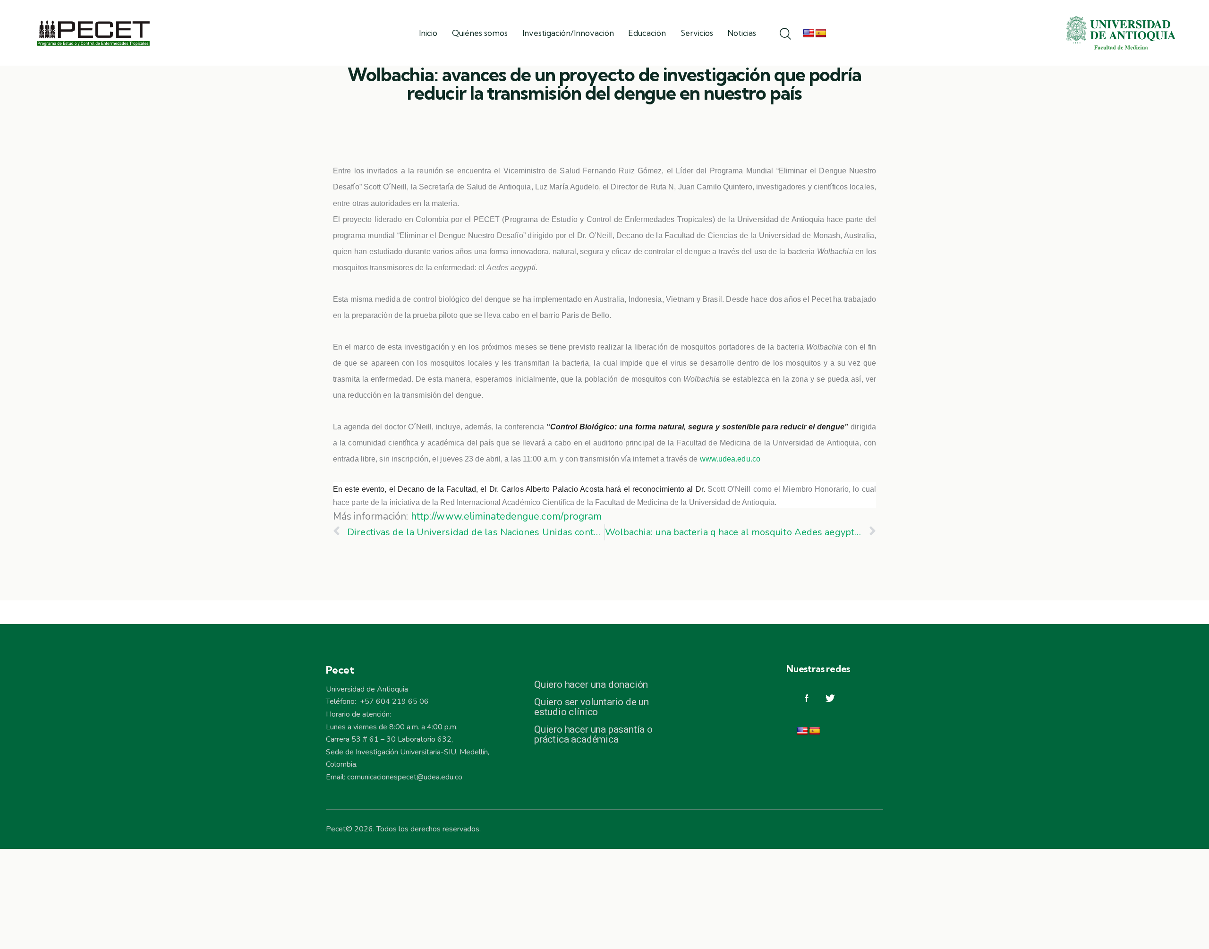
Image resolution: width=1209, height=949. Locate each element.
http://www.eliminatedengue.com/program (506, 516)
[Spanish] (820, 33)
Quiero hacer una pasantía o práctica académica (593, 734)
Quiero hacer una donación (591, 685)
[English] (808, 33)
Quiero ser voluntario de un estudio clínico (591, 707)
